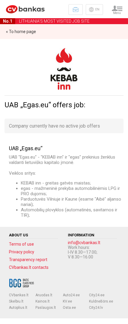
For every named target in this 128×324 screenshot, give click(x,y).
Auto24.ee (71, 295)
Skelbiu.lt (16, 301)
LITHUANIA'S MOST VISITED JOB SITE (46, 21)
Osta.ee (69, 308)
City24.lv (96, 308)
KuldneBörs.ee (101, 301)
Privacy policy (21, 251)
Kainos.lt (42, 301)
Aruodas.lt (43, 295)
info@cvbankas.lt (84, 242)
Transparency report (28, 259)
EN (97, 9)
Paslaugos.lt (45, 308)
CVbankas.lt (19, 295)
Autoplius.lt (18, 308)
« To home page (21, 31)
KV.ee (67, 301)
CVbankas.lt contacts (29, 267)
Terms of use (21, 244)
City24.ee (96, 295)
